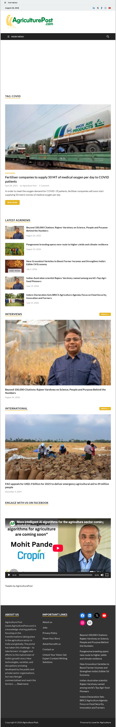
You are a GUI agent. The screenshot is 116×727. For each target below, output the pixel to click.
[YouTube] (104, 615)
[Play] (9, 574)
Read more (22, 683)
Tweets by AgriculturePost (19, 585)
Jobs (45, 627)
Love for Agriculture (101, 722)
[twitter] (98, 8)
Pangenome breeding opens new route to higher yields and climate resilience (67, 244)
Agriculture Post (30, 185)
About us (47, 622)
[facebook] (101, 8)
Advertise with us (52, 643)
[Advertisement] (58, 67)
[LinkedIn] (89, 615)
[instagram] (105, 8)
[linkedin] (93, 8)
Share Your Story (51, 638)
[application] (58, 548)
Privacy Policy (50, 632)
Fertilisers (10, 173)
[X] (97, 615)
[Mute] (102, 574)
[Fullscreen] (106, 574)
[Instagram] (82, 623)
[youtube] (110, 8)
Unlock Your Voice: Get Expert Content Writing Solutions (55, 658)
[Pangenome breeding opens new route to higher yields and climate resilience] (14, 244)
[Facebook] (82, 615)
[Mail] (89, 623)
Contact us (48, 649)
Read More (11, 202)
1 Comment (44, 185)
